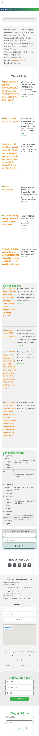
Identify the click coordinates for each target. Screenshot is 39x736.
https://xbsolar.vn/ (19, 60)
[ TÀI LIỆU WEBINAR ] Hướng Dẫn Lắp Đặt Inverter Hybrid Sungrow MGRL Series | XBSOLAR (29, 220)
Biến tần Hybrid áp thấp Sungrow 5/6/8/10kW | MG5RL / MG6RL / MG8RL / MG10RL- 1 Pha (23, 517)
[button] (36, 3)
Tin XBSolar (19, 76)
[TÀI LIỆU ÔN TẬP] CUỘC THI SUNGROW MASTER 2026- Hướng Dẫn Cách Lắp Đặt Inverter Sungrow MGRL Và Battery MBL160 (25, 294)
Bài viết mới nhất (12, 286)
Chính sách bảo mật (20, 652)
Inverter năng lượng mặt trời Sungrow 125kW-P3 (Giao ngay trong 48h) (29, 252)
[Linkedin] (29, 565)
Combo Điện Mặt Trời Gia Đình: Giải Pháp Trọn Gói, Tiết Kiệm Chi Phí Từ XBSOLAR (26, 405)
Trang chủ (4, 10)
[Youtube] (24, 565)
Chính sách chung (9, 652)
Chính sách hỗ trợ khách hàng (21, 655)
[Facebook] (19, 565)
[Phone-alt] (9, 565)
